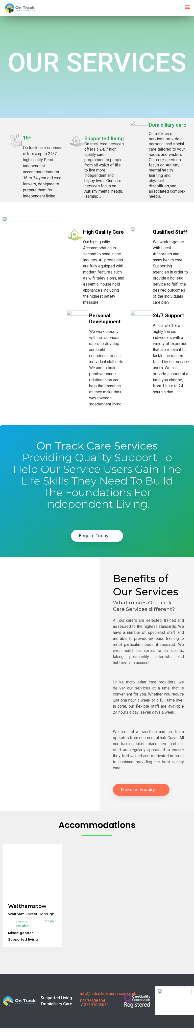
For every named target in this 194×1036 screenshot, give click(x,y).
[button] (187, 7)
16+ (27, 138)
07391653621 (96, 1004)
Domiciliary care (167, 125)
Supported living (104, 138)
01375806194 (92, 1000)
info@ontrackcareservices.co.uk (108, 993)
